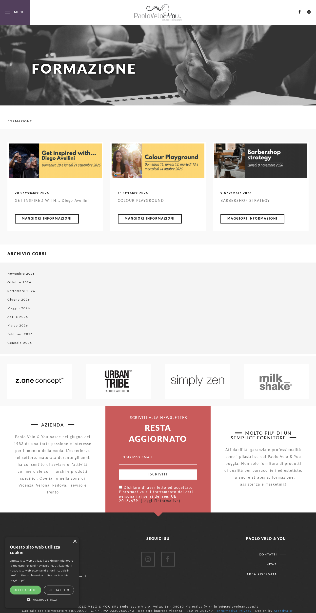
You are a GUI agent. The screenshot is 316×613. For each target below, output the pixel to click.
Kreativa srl (284, 610)
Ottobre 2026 (19, 282)
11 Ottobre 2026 (133, 193)
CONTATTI (268, 554)
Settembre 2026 (21, 290)
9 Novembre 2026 (236, 193)
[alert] (42, 572)
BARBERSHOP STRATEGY (245, 201)
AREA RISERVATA (262, 574)
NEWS (271, 564)
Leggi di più (18, 580)
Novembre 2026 (21, 273)
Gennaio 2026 (19, 342)
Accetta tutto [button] (26, 590)
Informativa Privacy (234, 610)
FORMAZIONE (19, 121)
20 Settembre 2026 (32, 193)
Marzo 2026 (17, 325)
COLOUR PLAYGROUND (141, 201)
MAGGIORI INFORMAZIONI (47, 218)
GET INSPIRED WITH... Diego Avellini (52, 201)
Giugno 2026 (18, 299)
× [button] (75, 541)
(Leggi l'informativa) (160, 501)
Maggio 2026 (18, 308)
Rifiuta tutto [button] (59, 590)
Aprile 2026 (17, 316)
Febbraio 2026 (20, 334)
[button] (42, 599)
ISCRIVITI (157, 474)
